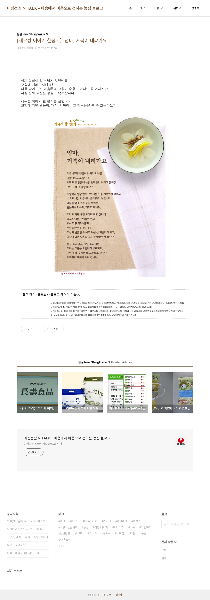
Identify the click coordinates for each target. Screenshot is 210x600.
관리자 (119, 594)
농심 (85, 527)
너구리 (79, 533)
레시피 (93, 533)
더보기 (61, 546)
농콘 (143, 533)
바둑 (132, 527)
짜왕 (62, 521)
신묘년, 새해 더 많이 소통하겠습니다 (27, 537)
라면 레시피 (101, 527)
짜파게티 (122, 521)
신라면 (107, 521)
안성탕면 (65, 533)
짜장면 (136, 521)
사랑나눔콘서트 (68, 527)
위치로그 (178, 8)
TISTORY (106, 594)
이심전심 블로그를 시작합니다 (24, 553)
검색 (199, 524)
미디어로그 (159, 8)
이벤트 (75, 521)
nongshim (91, 521)
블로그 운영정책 (16, 545)
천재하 (107, 533)
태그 (142, 8)
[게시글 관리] (41, 329)
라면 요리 (65, 539)
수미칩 (120, 533)
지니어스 (119, 527)
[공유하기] (36, 329)
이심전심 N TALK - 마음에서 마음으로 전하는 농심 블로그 (55, 8)
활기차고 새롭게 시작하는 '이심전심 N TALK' (28, 529)
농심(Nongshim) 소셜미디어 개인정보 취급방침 (28, 521)
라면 (132, 533)
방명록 (195, 8)
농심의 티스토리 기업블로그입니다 (43, 443)
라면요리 (146, 527)
